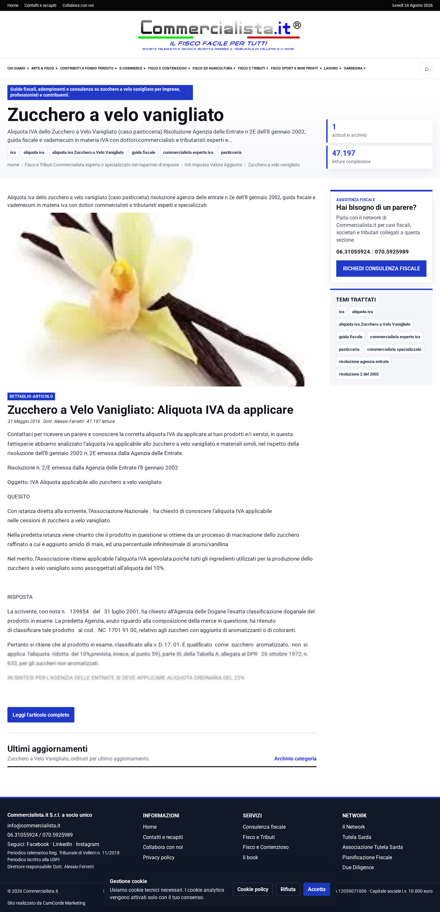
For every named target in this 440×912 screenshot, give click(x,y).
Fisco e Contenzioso (167, 68)
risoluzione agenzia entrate (364, 361)
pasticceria (231, 152)
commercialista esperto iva (188, 152)
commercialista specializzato (394, 349)
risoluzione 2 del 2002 (359, 374)
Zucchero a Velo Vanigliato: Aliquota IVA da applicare (150, 410)
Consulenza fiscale (264, 827)
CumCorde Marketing (64, 903)
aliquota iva (34, 152)
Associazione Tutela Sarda (372, 847)
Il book (250, 857)
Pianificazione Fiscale (367, 857)
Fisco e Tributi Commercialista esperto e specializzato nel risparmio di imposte (102, 165)
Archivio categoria (295, 759)
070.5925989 (392, 252)
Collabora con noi (78, 5)
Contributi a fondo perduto (87, 68)
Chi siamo (16, 68)
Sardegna (353, 68)
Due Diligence (358, 867)
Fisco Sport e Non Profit (294, 68)
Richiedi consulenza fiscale (381, 269)
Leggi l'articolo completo (41, 715)
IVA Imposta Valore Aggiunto (213, 165)
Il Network (353, 827)
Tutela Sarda (356, 837)
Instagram (87, 844)
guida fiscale (143, 152)
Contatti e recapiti (40, 5)
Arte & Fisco (42, 68)
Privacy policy (159, 857)
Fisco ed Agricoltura (212, 68)
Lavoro (331, 68)
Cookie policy (252, 889)
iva (13, 152)
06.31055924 (353, 252)
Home (12, 5)
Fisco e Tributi (251, 68)
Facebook (38, 844)
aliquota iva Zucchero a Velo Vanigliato (88, 152)
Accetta (317, 889)
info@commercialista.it (33, 826)
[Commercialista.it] (220, 35)
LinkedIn (62, 844)
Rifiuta (288, 889)
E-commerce (131, 68)
